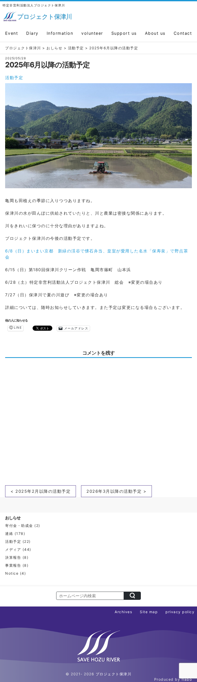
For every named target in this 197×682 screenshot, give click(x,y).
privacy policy (179, 612)
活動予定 (14, 77)
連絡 (9, 533)
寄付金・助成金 (19, 525)
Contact (183, 33)
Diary (32, 33)
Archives (123, 612)
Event (11, 33)
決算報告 (13, 557)
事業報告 (13, 565)
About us (155, 33)
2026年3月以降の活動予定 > (116, 491)
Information (60, 33)
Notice (11, 573)
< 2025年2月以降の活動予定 (41, 491)
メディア (13, 549)
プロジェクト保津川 (114, 674)
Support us (124, 33)
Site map (149, 612)
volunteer (92, 33)
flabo (187, 679)
